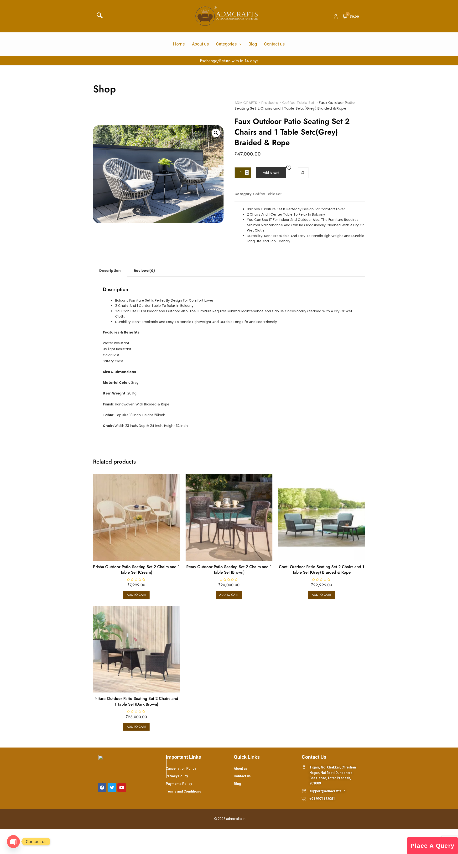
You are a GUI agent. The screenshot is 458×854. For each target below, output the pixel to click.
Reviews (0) (144, 270)
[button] (216, 133)
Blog (253, 43)
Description (110, 270)
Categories (226, 43)
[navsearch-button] (101, 16)
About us (200, 43)
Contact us (274, 43)
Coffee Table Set (267, 194)
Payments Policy (179, 784)
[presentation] (6, 60)
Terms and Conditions (183, 791)
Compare (303, 172)
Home (179, 43)
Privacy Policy (177, 776)
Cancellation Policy (181, 768)
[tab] (110, 270)
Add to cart (271, 172)
